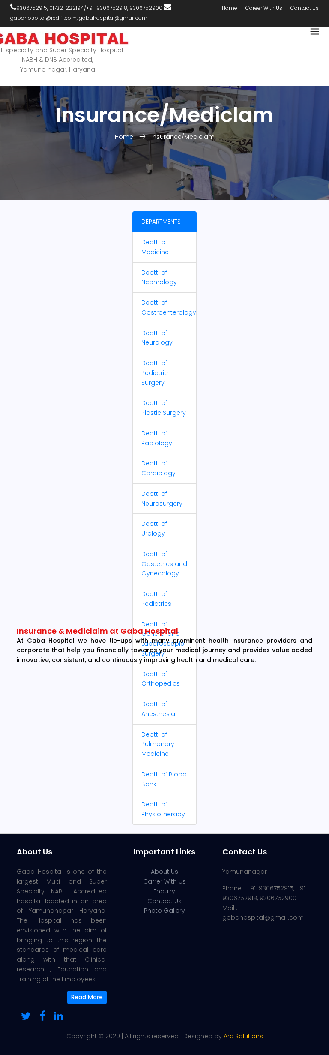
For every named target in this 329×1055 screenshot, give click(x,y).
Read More (87, 997)
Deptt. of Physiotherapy (163, 809)
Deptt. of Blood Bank (164, 779)
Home (125, 136)
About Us (164, 871)
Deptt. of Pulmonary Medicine (157, 744)
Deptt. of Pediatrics (156, 599)
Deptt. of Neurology (157, 338)
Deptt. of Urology (154, 528)
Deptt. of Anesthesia (158, 709)
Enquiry (164, 891)
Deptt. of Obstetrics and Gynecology (164, 564)
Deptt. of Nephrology (159, 277)
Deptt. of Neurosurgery (161, 498)
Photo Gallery (164, 910)
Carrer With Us (164, 881)
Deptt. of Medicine (155, 247)
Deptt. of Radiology (156, 438)
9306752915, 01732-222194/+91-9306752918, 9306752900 (89, 8)
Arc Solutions (243, 1036)
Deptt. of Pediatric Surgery (154, 373)
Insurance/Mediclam (183, 136)
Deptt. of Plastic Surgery (163, 408)
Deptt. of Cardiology (158, 468)
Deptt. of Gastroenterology (168, 307)
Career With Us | (265, 8)
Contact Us (164, 901)
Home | (231, 8)
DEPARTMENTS (161, 221)
